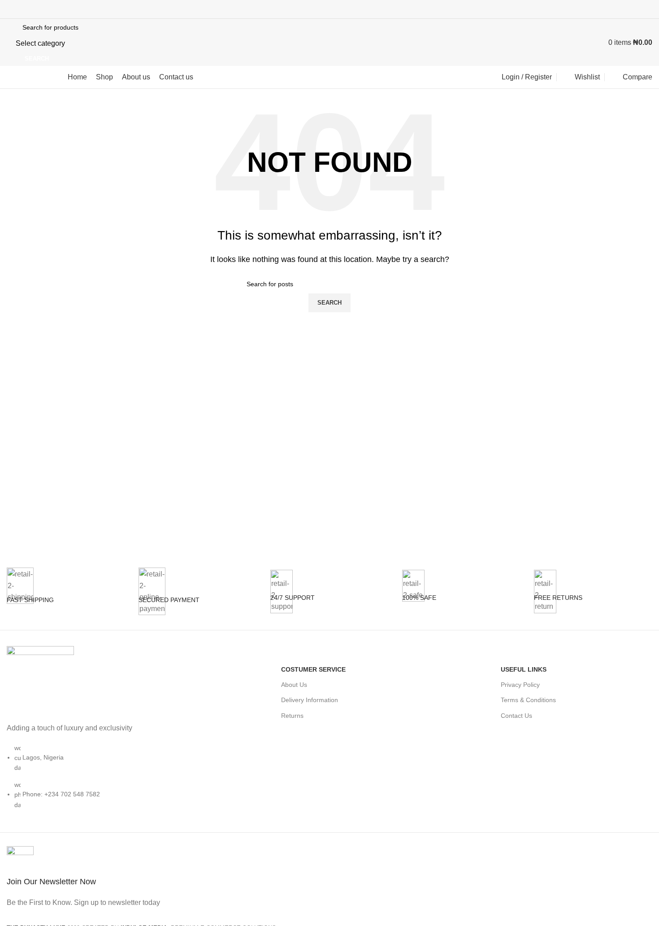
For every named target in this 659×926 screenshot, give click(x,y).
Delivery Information (309, 699)
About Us (294, 684)
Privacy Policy (520, 684)
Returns (292, 715)
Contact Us (516, 715)
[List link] (82, 739)
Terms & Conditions (528, 699)
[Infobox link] (66, 599)
